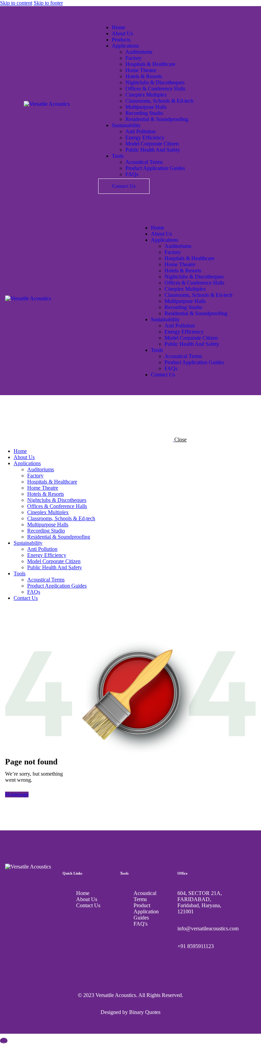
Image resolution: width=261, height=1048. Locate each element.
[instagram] (26, 609)
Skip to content (16, 3)
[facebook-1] (3, 609)
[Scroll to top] (3, 1041)
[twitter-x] (11, 609)
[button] (141, 216)
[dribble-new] (19, 609)
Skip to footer (48, 3)
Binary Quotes (144, 1012)
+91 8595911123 (195, 946)
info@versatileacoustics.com (208, 928)
